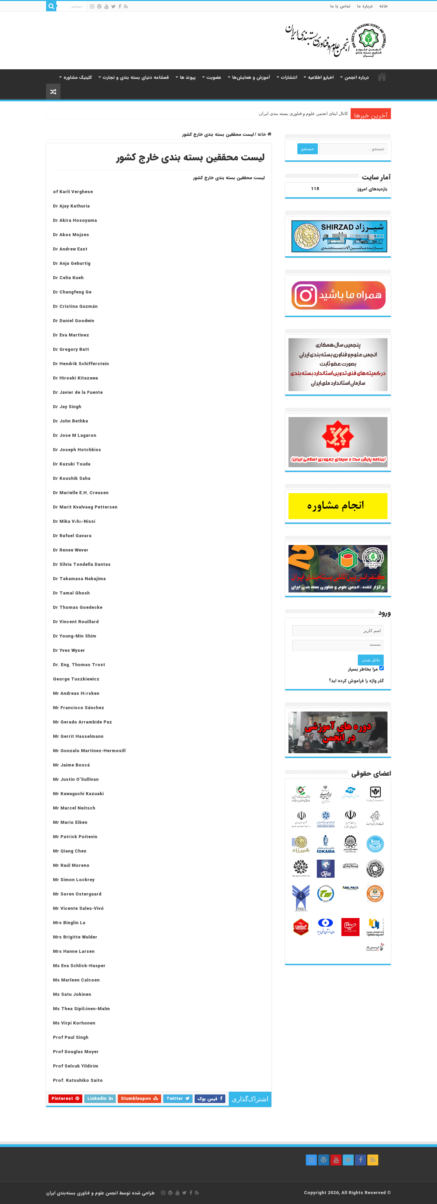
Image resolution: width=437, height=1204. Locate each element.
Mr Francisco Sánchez (78, 708)
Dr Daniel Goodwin (73, 321)
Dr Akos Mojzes (71, 235)
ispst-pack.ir (382, 76)
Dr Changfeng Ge (72, 292)
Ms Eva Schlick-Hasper (79, 966)
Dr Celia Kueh (68, 278)
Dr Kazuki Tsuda (71, 464)
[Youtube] (106, 6)
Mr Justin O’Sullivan (76, 779)
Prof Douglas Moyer (76, 1052)
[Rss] (125, 6)
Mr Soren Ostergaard (77, 894)
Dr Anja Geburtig (71, 263)
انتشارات (289, 77)
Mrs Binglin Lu (69, 923)
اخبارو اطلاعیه (321, 77)
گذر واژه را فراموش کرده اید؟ (356, 680)
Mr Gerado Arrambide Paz (82, 722)
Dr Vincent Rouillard (76, 622)
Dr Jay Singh (67, 407)
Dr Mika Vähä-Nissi (74, 521)
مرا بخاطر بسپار (363, 669)
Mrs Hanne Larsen (74, 951)
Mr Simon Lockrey (74, 880)
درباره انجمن (356, 77)
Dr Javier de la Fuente (78, 392)
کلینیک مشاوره (78, 77)
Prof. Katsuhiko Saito (78, 1080)
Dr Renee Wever (70, 550)
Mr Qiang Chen (69, 851)
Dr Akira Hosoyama (75, 220)
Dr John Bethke (70, 421)
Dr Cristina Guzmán (75, 306)
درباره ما (364, 6)
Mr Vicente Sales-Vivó (78, 908)
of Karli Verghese (73, 192)
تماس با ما (340, 6)
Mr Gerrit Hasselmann (78, 736)
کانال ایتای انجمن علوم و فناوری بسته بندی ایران (303, 113)
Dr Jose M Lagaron (74, 435)
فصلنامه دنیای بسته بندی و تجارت (136, 77)
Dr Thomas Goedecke (77, 607)
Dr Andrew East (70, 249)
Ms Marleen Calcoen (76, 980)
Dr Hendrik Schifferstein (81, 364)
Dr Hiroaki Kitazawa (75, 378)
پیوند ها (188, 77)
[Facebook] (120, 6)
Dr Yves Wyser (69, 650)
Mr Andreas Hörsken (76, 693)
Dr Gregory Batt (71, 349)
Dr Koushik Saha (71, 478)
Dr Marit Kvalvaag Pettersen (85, 507)
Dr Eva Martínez (71, 335)
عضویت (214, 77)
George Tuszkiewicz (76, 679)
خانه (383, 6)
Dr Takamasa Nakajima (79, 579)
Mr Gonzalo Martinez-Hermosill (89, 751)
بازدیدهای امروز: (371, 189)
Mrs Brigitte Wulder (75, 937)
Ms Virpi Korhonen (74, 1023)
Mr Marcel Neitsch (74, 808)
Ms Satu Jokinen (72, 994)
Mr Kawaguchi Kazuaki (78, 794)
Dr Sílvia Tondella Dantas (82, 564)
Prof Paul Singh (70, 1037)
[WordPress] (99, 6)
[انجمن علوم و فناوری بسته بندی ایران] (317, 39)
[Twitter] (113, 6)
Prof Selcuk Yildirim (75, 1066)
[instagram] (92, 6)
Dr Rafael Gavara (72, 536)
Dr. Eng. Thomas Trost (79, 665)
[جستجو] (51, 6)
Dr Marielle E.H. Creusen (81, 493)
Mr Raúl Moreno (71, 865)
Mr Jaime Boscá (71, 765)
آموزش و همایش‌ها (251, 77)
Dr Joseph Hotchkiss (77, 450)
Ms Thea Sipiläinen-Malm (81, 1009)
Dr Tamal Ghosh (71, 593)
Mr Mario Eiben (70, 822)
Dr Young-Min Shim (74, 636)
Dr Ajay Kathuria (71, 206)
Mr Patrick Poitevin (75, 837)
